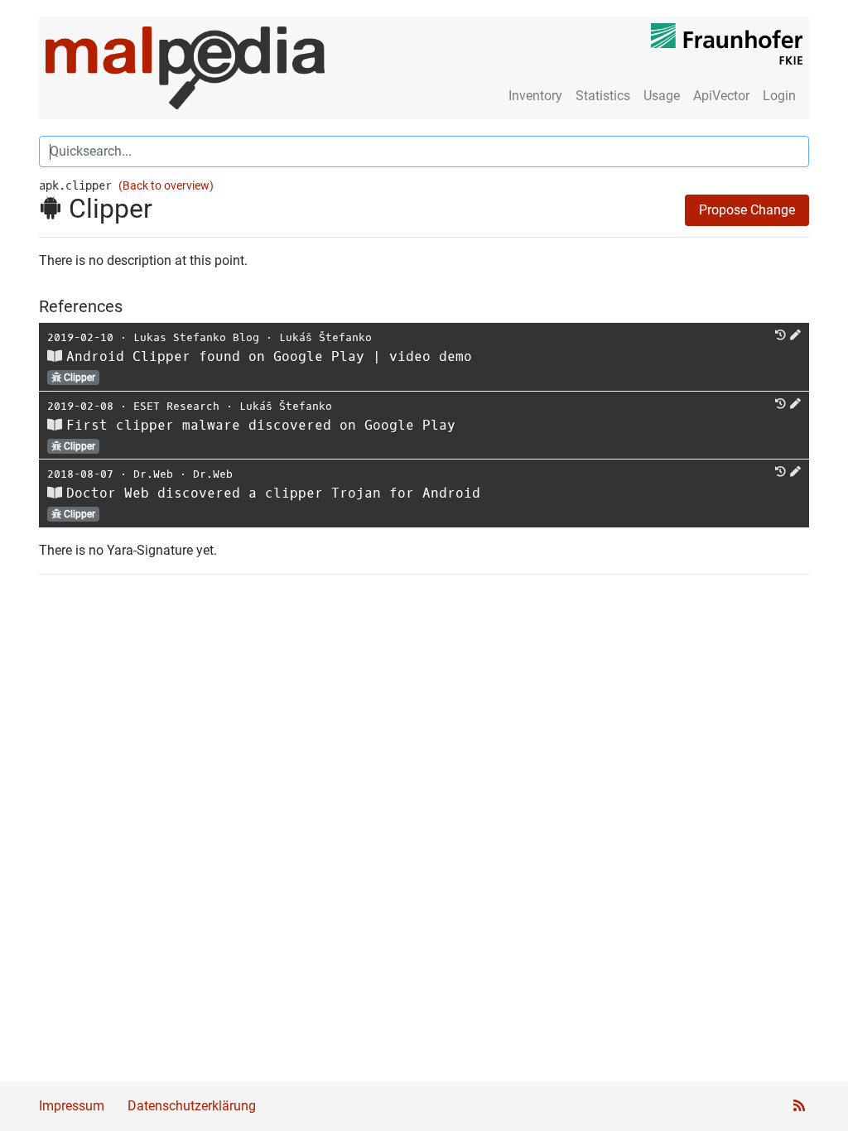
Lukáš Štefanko (325, 337)
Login (779, 95)
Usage (661, 95)
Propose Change (747, 210)
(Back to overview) (166, 186)
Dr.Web (153, 474)
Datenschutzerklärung (192, 1106)
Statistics (603, 95)
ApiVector (721, 95)
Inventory (535, 95)
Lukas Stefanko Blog (196, 337)
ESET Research (176, 406)
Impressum (71, 1106)
